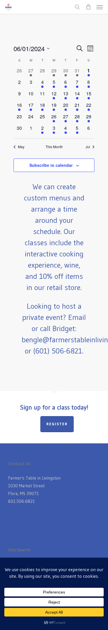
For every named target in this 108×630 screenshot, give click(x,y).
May (21, 146)
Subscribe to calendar (51, 165)
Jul (88, 146)
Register (57, 424)
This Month (54, 146)
